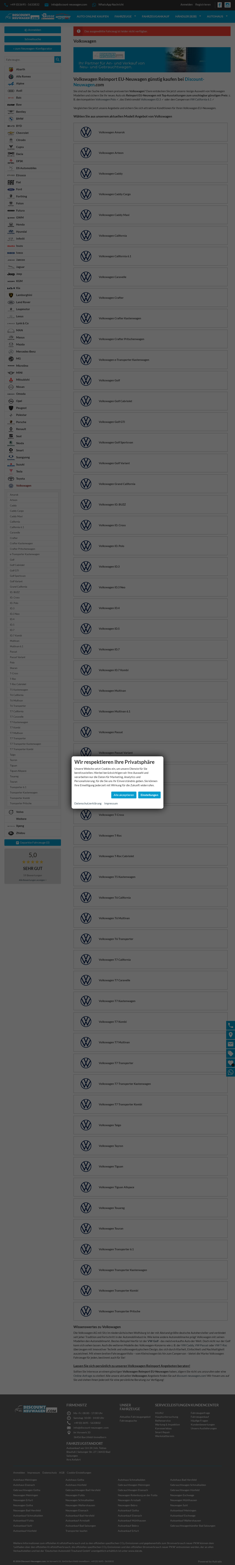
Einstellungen (149, 795)
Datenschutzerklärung (88, 803)
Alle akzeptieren (124, 795)
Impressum (111, 803)
